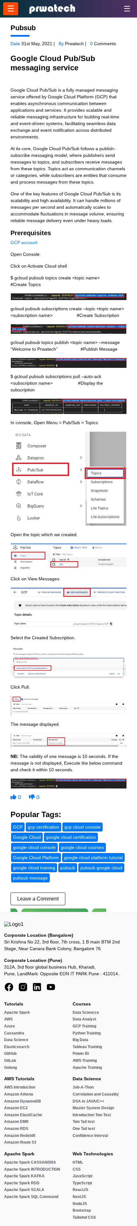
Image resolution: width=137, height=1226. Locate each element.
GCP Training (84, 1026)
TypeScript (82, 1183)
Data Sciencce (86, 1012)
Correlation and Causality (96, 1094)
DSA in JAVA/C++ (88, 1101)
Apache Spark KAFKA (24, 1176)
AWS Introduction (19, 1087)
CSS (77, 1169)
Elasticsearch (16, 1047)
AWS (8, 1019)
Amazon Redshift (19, 1135)
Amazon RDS (16, 1128)
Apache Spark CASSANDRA (30, 1162)
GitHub (10, 1053)
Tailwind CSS (84, 1217)
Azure (9, 1026)
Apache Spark (17, 1012)
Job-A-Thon (83, 1087)
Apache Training (87, 1067)
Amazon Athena (18, 1094)
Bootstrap (82, 1210)
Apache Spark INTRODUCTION (32, 1169)
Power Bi (81, 1053)
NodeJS (80, 1203)
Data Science (16, 1040)
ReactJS (80, 1189)
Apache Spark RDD (22, 1183)
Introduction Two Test (92, 1115)
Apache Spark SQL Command (31, 1196)
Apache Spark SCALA (24, 1189)
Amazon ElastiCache (23, 1115)
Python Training (87, 1033)
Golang (10, 1067)
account (29, 242)
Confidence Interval (90, 1135)
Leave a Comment (38, 898)
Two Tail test (84, 1121)
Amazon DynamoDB (22, 1101)
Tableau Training (87, 1047)
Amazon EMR (16, 1121)
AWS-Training (85, 1060)
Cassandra (14, 1033)
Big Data (80, 1040)
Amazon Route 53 (20, 1142)
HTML (78, 1162)
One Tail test (84, 1128)
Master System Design (93, 1108)
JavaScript (82, 1176)
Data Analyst (84, 1019)
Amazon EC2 (16, 1108)
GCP (15, 242)
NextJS (79, 1196)
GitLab (10, 1060)
